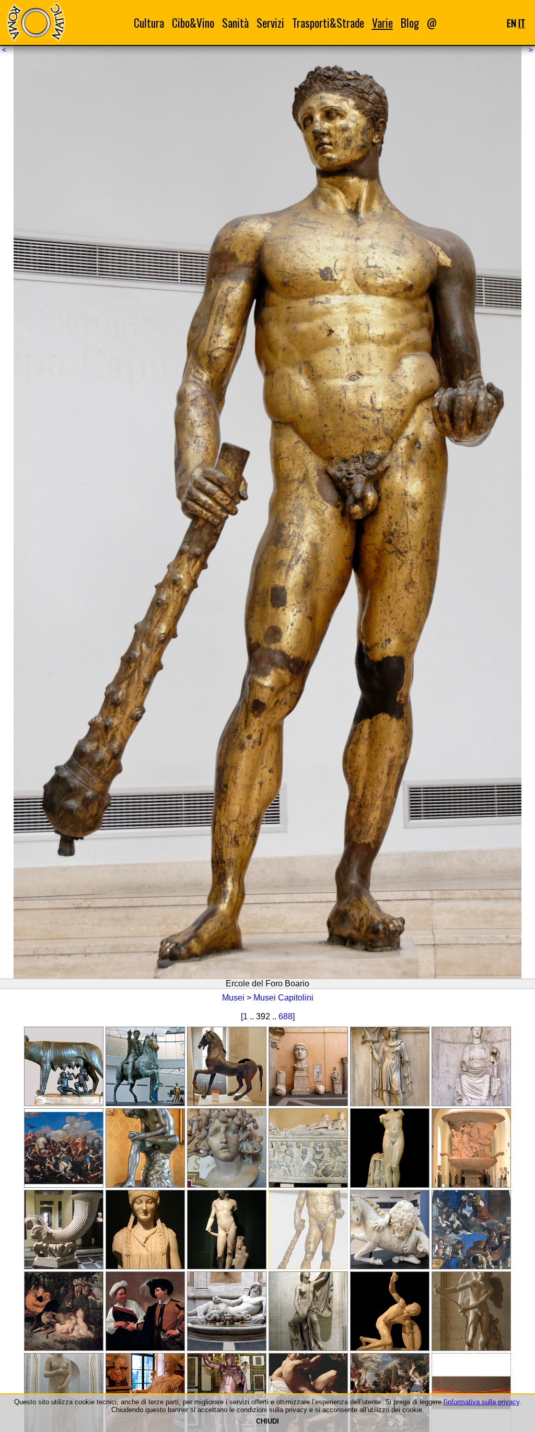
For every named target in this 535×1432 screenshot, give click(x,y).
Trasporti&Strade (328, 23)
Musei (233, 997)
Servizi (270, 23)
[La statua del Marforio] (226, 1311)
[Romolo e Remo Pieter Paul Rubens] (63, 1311)
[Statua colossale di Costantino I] (308, 1066)
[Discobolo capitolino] (389, 1311)
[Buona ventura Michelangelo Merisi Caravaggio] (145, 1311)
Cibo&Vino (193, 23)
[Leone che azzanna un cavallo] (389, 1229)
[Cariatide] (145, 1229)
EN (511, 23)
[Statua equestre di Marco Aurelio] (145, 1066)
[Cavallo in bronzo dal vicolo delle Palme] (226, 1066)
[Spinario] (145, 1148)
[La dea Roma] (471, 1066)
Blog (410, 23)
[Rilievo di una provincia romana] (389, 1066)
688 (285, 1016)
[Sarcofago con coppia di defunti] (308, 1148)
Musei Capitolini (283, 997)
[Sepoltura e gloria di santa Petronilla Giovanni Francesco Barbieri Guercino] (471, 1229)
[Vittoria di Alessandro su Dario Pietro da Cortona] (63, 1148)
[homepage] (35, 22)
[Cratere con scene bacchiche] (471, 1148)
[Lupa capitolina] (63, 1066)
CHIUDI (267, 1421)
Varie (382, 23)
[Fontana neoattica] (63, 1229)
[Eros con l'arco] (471, 1311)
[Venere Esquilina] (389, 1148)
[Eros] (226, 1229)
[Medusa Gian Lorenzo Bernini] (226, 1148)
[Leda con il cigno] (308, 1311)
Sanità (235, 23)
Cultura (149, 23)
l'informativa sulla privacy (481, 1402)
